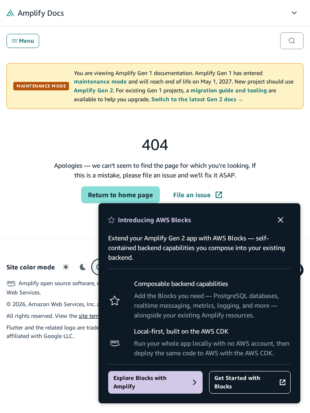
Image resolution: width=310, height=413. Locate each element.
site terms (91, 315)
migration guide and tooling (229, 90)
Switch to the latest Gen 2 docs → (197, 99)
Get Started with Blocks (237, 382)
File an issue (192, 195)
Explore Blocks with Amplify (140, 382)
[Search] (292, 40)
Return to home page (120, 195)
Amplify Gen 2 (93, 90)
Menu (26, 40)
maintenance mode (100, 81)
